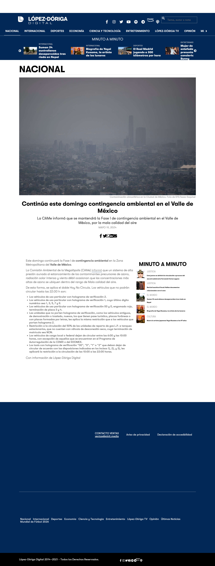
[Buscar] (210, 31)
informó (97, 270)
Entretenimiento (138, 31)
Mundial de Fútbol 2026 (34, 521)
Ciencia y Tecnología (105, 31)
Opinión (189, 31)
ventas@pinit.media (107, 436)
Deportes (57, 31)
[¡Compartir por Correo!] (115, 236)
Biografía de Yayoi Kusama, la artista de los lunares (99, 52)
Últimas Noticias (170, 519)
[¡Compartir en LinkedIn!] (111, 236)
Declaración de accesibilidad (174, 434)
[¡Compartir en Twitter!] (105, 236)
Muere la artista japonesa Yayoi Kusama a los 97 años (167, 320)
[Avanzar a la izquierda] (20, 50)
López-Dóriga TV (167, 31)
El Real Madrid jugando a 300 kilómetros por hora (147, 52)
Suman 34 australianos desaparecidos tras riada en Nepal (52, 52)
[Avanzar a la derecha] (206, 31)
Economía (76, 31)
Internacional (34, 31)
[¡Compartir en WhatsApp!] (108, 236)
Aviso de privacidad (138, 434)
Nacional (12, 31)
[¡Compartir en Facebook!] (101, 236)
